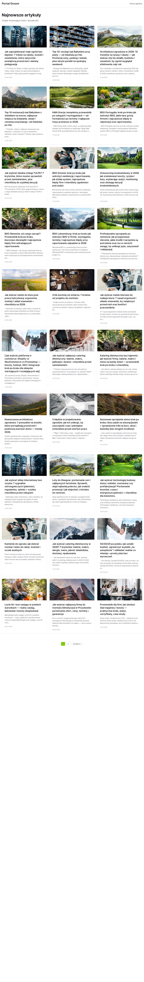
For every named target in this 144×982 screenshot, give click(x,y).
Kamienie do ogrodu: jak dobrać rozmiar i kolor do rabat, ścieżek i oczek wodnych (22, 547)
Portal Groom (10, 3)
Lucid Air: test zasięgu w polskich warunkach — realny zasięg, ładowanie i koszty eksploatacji (23, 607)
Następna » (77, 644)
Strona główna (136, 3)
